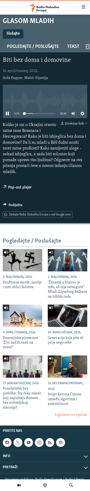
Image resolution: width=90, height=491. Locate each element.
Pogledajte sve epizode (70, 415)
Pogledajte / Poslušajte (33, 46)
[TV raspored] (60, 442)
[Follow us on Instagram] (39, 442)
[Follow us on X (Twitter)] (17, 442)
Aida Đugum (12, 78)
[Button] (12, 206)
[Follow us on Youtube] (28, 442)
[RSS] (49, 442)
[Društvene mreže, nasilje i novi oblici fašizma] (22, 260)
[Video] (19, 485)
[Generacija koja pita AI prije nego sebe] (67, 316)
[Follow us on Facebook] (7, 442)
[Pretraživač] (71, 485)
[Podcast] (45, 485)
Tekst (73, 46)
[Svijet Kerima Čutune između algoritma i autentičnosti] (67, 366)
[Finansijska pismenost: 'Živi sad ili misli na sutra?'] (22, 316)
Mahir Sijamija (36, 78)
